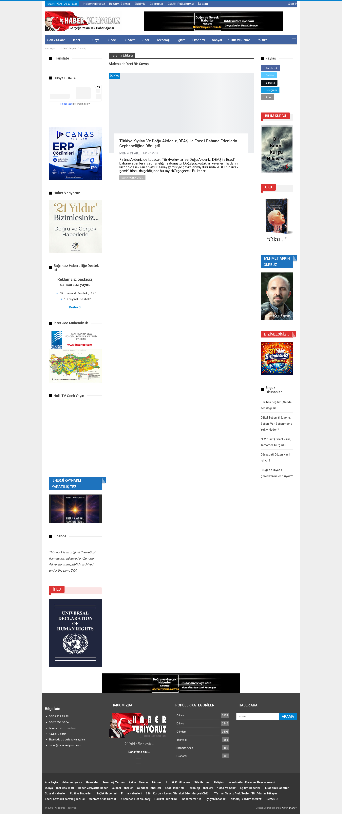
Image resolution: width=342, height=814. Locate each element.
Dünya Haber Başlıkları (59, 787)
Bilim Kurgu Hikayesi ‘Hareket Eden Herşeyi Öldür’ (178, 793)
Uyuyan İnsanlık (215, 799)
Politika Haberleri (81, 793)
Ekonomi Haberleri (277, 787)
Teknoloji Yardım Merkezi (245, 799)
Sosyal (217, 40)
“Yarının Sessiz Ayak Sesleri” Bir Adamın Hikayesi (246, 793)
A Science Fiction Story (135, 799)
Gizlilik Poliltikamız (181, 4)
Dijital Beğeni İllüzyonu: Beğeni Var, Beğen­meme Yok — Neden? (276, 423)
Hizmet (157, 782)
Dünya (95, 40)
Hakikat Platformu (166, 799)
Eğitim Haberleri (250, 787)
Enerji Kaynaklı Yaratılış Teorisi (65, 799)
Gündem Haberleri (149, 787)
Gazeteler (156, 4)
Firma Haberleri (131, 793)
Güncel (111, 40)
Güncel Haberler (122, 787)
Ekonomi (198, 40)
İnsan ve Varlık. (191, 799)
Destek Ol (75, 307)
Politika (262, 40)
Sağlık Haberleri (106, 793)
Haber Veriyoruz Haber (93, 787)
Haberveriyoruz (94, 4)
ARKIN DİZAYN (289, 807)
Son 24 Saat (56, 40)
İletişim (203, 4)
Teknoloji (163, 40)
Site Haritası (202, 782)
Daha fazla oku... (132, 177)
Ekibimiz (140, 4)
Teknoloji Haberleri (200, 787)
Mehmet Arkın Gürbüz (103, 799)
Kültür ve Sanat (239, 40)
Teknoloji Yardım (114, 782)
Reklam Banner (119, 4)
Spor (145, 40)
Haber (76, 40)
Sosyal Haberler (55, 793)
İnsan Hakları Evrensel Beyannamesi (251, 782)
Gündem (130, 40)
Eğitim (181, 40)
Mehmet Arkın (185, 747)
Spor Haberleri (174, 787)
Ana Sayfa (51, 782)
